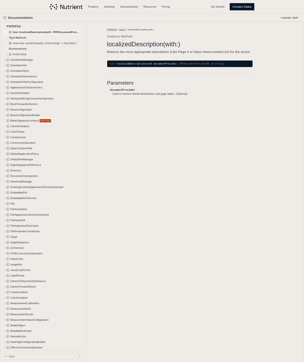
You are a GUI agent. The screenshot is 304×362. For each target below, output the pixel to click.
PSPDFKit (112, 29)
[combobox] (39, 356)
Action (122, 29)
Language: (286, 17)
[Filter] (39, 356)
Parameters (120, 83)
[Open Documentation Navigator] (5, 17)
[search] (38, 356)
